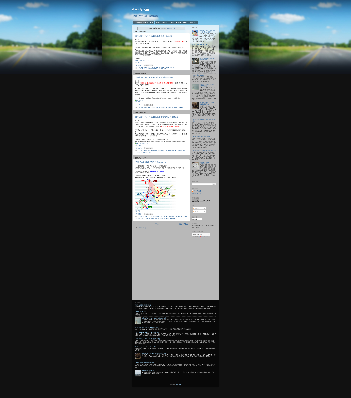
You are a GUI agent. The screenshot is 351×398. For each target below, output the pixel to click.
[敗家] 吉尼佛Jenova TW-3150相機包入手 (206, 103)
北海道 (141, 68)
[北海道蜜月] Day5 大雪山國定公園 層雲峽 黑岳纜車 (154, 77)
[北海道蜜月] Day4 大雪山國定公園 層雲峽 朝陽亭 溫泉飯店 (156, 117)
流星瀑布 (155, 68)
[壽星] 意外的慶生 (204, 163)
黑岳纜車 (170, 107)
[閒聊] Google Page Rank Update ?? (145, 347)
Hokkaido (172, 68)
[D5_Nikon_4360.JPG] (142, 60)
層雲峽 (167, 68)
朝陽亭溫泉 (171, 150)
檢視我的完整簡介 (197, 193)
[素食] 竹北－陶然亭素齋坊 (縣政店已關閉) (147, 327)
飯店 (176, 150)
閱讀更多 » (138, 62)
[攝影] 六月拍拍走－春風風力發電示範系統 (183, 22)
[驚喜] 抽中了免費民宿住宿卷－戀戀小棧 (204, 150)
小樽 (146, 216)
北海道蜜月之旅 (148, 68)
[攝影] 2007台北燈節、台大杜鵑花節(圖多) (148, 339)
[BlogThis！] (147, 65)
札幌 (164, 216)
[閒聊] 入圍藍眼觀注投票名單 (144, 22)
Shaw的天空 (197, 191)
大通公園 (141, 216)
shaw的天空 (140, 9)
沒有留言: (139, 65)
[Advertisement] (204, 267)
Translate (205, 236)
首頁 (157, 224)
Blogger (178, 384)
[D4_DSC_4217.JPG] (142, 143)
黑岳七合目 (156, 107)
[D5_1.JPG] (139, 100)
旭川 (167, 216)
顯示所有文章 (171, 28)
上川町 (141, 150)
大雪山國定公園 (148, 150)
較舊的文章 (183, 224)
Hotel (150, 152)
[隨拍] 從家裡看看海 (148, 370)
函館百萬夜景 (176, 216)
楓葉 (179, 150)
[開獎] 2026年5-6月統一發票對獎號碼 (145, 16)
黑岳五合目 (164, 107)
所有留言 (197, 211)
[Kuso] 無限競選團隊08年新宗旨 (145, 362)
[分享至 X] (149, 65)
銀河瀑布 (161, 68)
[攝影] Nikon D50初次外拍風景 (201, 136)
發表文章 (197, 208)
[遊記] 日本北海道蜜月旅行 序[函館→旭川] (150, 162)
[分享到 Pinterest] (152, 65)
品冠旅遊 (137, 218)
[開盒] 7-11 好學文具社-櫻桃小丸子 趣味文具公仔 (207, 31)
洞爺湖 (152, 218)
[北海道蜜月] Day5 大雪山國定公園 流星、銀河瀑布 (153, 36)
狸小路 (157, 218)
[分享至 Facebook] (150, 65)
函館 (170, 216)
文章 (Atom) (142, 227)
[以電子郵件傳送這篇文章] (145, 65)
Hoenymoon (138, 152)
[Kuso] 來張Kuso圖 (161, 22)
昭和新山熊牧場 (145, 218)
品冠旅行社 (184, 216)
